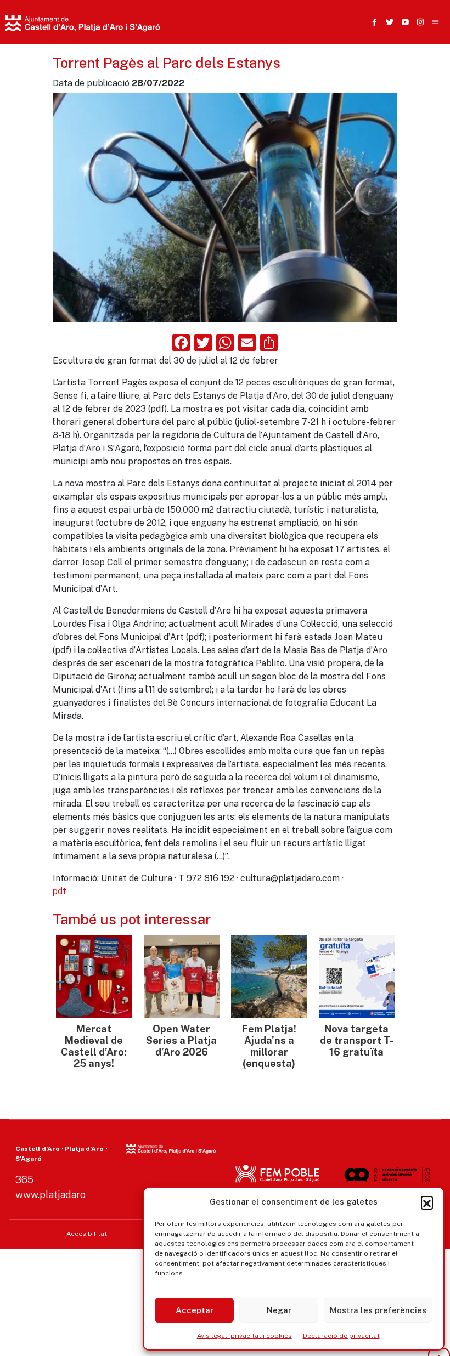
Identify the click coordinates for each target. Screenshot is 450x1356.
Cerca (334, 79)
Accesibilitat (86, 1234)
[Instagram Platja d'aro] (418, 21)
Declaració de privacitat (341, 1336)
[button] (426, 1201)
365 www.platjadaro (50, 1187)
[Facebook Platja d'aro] (372, 21)
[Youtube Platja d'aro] (402, 21)
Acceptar (194, 1310)
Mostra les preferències (378, 1310)
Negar (279, 1310)
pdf (59, 891)
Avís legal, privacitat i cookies (244, 1336)
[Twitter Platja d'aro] (387, 21)
